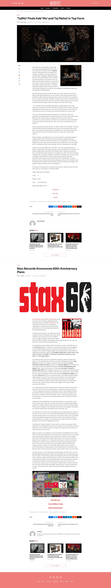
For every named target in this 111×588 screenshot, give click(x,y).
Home (38, 581)
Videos (67, 581)
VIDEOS (68, 8)
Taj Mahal (55, 189)
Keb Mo (59, 201)
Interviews (55, 581)
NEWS (42, 8)
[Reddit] (19, 75)
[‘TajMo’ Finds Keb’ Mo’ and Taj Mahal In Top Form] (55, 43)
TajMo (55, 197)
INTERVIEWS (55, 8)
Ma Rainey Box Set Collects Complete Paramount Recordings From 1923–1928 (55, 245)
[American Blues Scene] (55, 3)
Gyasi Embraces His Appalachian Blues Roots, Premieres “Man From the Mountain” (36, 246)
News (18, 15)
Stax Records (55, 500)
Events (61, 581)
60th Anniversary (33, 512)
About (72, 581)
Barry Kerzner (23, 22)
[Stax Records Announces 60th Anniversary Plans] (55, 297)
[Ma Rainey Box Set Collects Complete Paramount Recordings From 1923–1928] (55, 237)
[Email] (19, 84)
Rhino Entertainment (55, 508)
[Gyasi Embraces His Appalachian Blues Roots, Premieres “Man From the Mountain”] (37, 237)
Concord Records (42, 201)
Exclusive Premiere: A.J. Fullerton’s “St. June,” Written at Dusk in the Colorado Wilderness (72, 246)
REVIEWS (48, 8)
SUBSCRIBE (95, 3)
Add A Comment (55, 255)
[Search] (98, 8)
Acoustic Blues (33, 201)
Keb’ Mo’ (55, 193)
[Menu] (12, 8)
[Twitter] (19, 72)
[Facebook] (19, 69)
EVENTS (62, 8)
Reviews (48, 581)
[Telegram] (19, 78)
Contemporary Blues (51, 201)
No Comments (38, 22)
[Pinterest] (19, 81)
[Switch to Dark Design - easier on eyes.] (96, 8)
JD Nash (22, 275)
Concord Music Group (38, 319)
